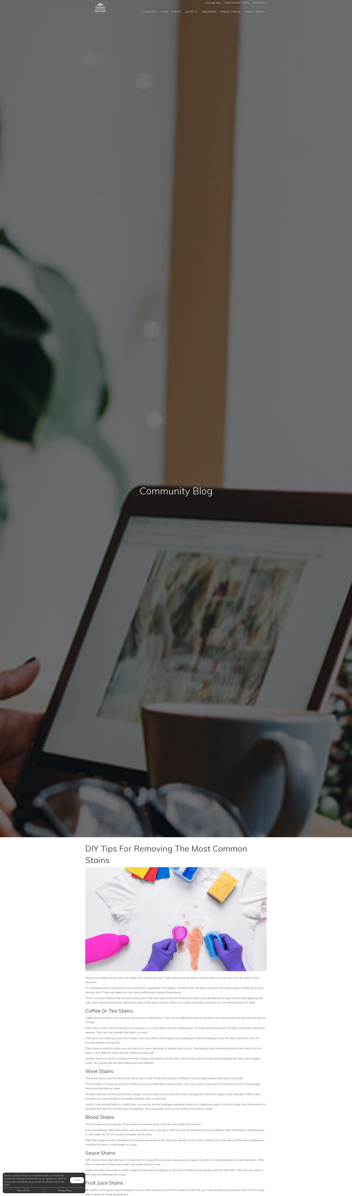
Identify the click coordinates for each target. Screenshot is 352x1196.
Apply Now (259, 3)
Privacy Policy (64, 1190)
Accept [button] (77, 1180)
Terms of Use (23, 1190)
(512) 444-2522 (213, 3)
